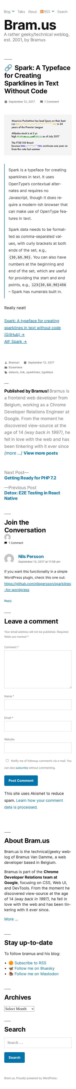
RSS (47, 12)
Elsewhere (15, 367)
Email (8, 717)
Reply (8, 600)
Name (9, 696)
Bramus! (14, 362)
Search (62, 12)
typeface (47, 372)
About (32, 12)
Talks (21, 12)
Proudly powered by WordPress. (36, 1078)
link (22, 372)
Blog (7, 12)
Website (9, 739)
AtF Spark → (15, 341)
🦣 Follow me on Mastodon (34, 973)
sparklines (33, 372)
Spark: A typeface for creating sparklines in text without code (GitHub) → (32, 327)
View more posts (41, 453)
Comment (11, 647)
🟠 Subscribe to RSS (27, 963)
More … (11, 919)
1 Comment (51, 101)
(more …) (13, 453)
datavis (14, 372)
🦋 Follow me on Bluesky (32, 968)
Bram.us (30, 25)
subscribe (22, 767)
